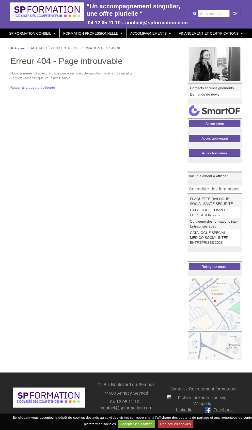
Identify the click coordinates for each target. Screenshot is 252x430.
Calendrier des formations (214, 188)
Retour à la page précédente (32, 87)
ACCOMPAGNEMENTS (148, 33)
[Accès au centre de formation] (214, 346)
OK (235, 13)
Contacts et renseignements (212, 88)
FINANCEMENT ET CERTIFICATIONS (208, 33)
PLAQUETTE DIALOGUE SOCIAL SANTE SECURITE (211, 201)
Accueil (19, 48)
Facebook (223, 409)
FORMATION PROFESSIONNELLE (90, 33)
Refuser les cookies (175, 424)
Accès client (214, 124)
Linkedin (184, 409)
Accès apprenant (215, 138)
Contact (177, 389)
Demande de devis (204, 94)
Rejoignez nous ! (215, 267)
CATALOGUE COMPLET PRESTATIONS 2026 (209, 212)
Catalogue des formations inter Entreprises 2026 (214, 223)
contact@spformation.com (126, 407)
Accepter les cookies (136, 424)
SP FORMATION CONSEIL (30, 33)
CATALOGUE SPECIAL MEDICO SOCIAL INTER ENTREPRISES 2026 (209, 237)
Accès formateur (214, 153)
